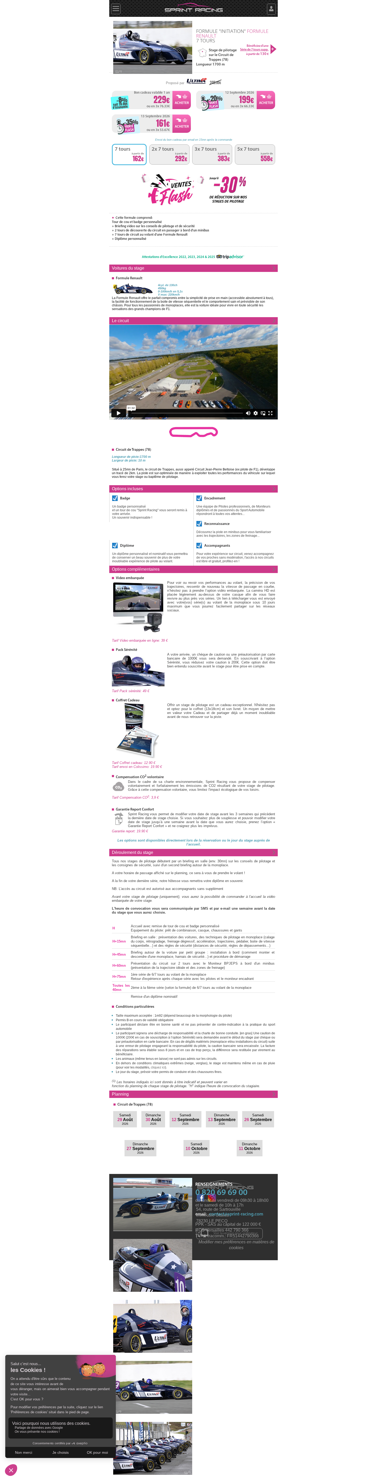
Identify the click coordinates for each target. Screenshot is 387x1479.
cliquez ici (158, 1067)
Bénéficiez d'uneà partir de (254, 50)
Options (136, 569)
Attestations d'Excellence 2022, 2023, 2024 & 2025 (178, 257)
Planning (120, 1094)
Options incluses (127, 489)
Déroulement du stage (132, 852)
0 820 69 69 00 (221, 1193)
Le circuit (120, 320)
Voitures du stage (128, 268)
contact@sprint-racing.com (236, 1214)
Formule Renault (129, 278)
